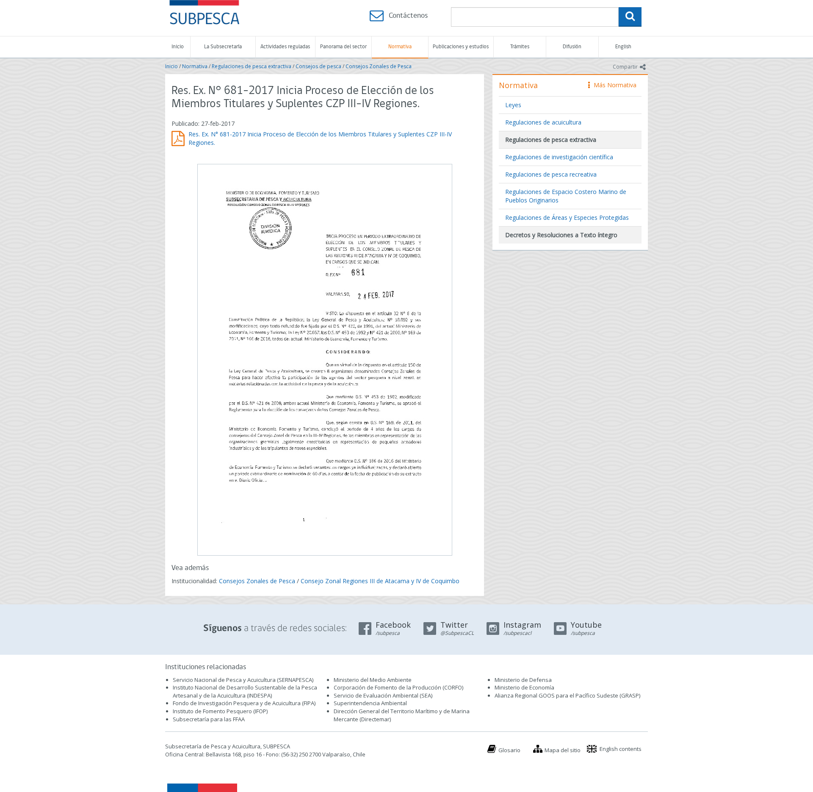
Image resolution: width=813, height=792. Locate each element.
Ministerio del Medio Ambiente (373, 680)
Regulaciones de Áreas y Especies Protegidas (567, 217)
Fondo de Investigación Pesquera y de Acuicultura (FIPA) (244, 703)
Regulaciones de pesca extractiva (251, 66)
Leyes (513, 105)
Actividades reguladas (285, 47)
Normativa (400, 47)
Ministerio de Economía (524, 687)
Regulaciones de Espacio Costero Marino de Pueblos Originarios (565, 196)
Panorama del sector (343, 47)
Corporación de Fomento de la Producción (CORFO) (398, 687)
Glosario (509, 750)
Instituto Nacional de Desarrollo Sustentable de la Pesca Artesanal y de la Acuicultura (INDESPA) (245, 691)
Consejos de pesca (318, 66)
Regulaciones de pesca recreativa (551, 174)
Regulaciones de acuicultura (543, 122)
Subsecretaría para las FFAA (209, 719)
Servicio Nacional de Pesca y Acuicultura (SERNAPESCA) (243, 680)
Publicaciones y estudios (461, 47)
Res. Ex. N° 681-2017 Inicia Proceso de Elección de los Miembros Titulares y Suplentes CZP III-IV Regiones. (320, 138)
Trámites (519, 47)
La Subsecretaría (223, 47)
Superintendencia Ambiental (370, 703)
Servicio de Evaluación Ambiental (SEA (382, 695)
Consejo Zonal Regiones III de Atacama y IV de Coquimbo (380, 581)
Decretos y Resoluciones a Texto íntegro (561, 235)
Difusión (572, 47)
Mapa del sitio (563, 750)
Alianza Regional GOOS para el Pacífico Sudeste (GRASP (567, 695)
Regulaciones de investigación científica (559, 157)
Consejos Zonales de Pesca (379, 66)
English (623, 47)
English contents (621, 749)
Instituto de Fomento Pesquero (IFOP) (220, 711)
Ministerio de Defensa (523, 680)
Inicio (177, 47)
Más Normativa (612, 85)
